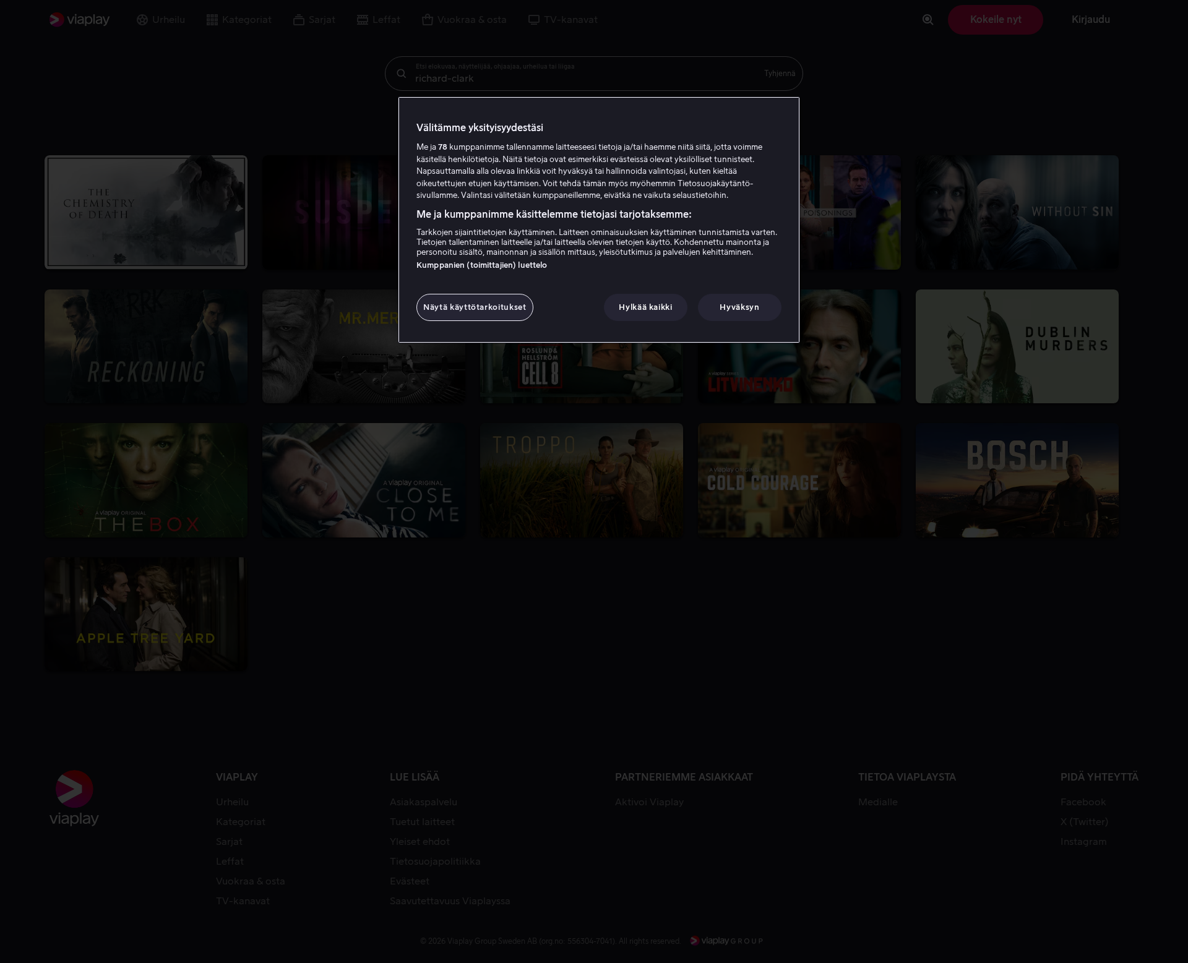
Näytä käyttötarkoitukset (475, 307)
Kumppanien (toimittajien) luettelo (481, 265)
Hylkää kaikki (645, 307)
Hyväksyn (739, 307)
